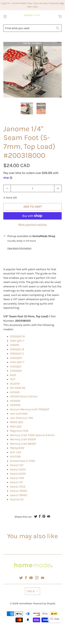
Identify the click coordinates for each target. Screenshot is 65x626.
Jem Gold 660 (19, 413)
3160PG (14, 345)
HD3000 (15, 400)
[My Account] (4, 16)
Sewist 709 (17, 478)
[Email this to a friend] (48, 516)
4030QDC (16, 358)
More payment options (32, 224)
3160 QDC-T (17, 340)
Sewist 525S (18, 469)
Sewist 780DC (18, 495)
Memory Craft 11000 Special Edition (32, 435)
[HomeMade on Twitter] (21, 577)
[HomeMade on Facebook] (26, 577)
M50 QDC (16, 426)
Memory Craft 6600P (23, 443)
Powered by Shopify (44, 603)
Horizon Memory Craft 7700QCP (29, 409)
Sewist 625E (18, 473)
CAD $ (30, 591)
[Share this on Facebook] (39, 516)
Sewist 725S (18, 486)
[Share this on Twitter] (36, 516)
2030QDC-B (17, 336)
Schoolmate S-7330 (22, 460)
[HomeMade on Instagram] (36, 577)
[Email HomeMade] (42, 577)
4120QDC (15, 366)
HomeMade (25, 603)
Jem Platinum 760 (21, 418)
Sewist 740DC (18, 490)
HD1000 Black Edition (24, 396)
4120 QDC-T (17, 362)
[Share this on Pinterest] (44, 516)
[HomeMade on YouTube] (31, 577)
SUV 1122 (15, 452)
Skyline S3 (17, 499)
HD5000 (15, 405)
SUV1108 (15, 456)
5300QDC (16, 370)
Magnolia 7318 (19, 430)
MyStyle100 (17, 448)
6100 (13, 375)
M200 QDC (16, 422)
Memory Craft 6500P (23, 439)
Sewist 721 (16, 482)
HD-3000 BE (18, 387)
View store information (19, 248)
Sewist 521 (17, 465)
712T (13, 379)
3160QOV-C (17, 353)
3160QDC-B (17, 349)
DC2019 (15, 383)
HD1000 (15, 392)
